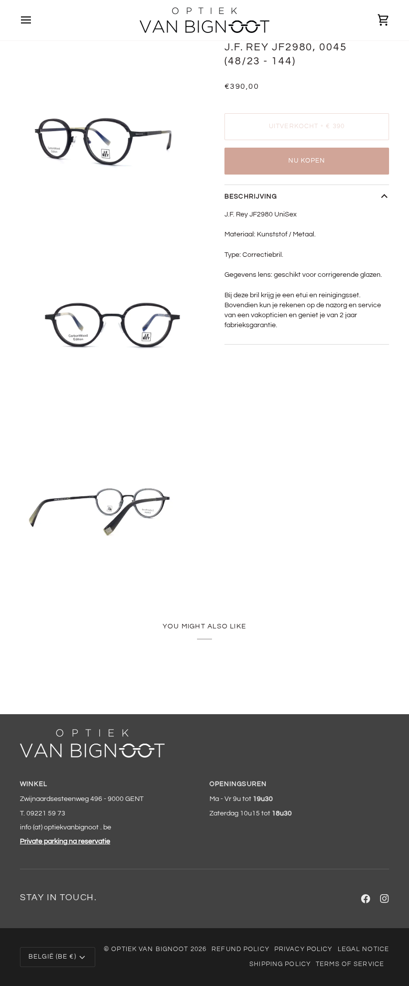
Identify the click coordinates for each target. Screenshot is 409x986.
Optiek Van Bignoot (149, 949)
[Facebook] (365, 898)
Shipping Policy (280, 964)
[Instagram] (384, 898)
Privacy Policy (303, 949)
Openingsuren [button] (238, 784)
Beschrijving (250, 197)
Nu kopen (307, 161)
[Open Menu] (35, 20)
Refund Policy (240, 949)
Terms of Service (350, 964)
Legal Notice (364, 949)
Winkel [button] (33, 784)
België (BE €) (52, 957)
